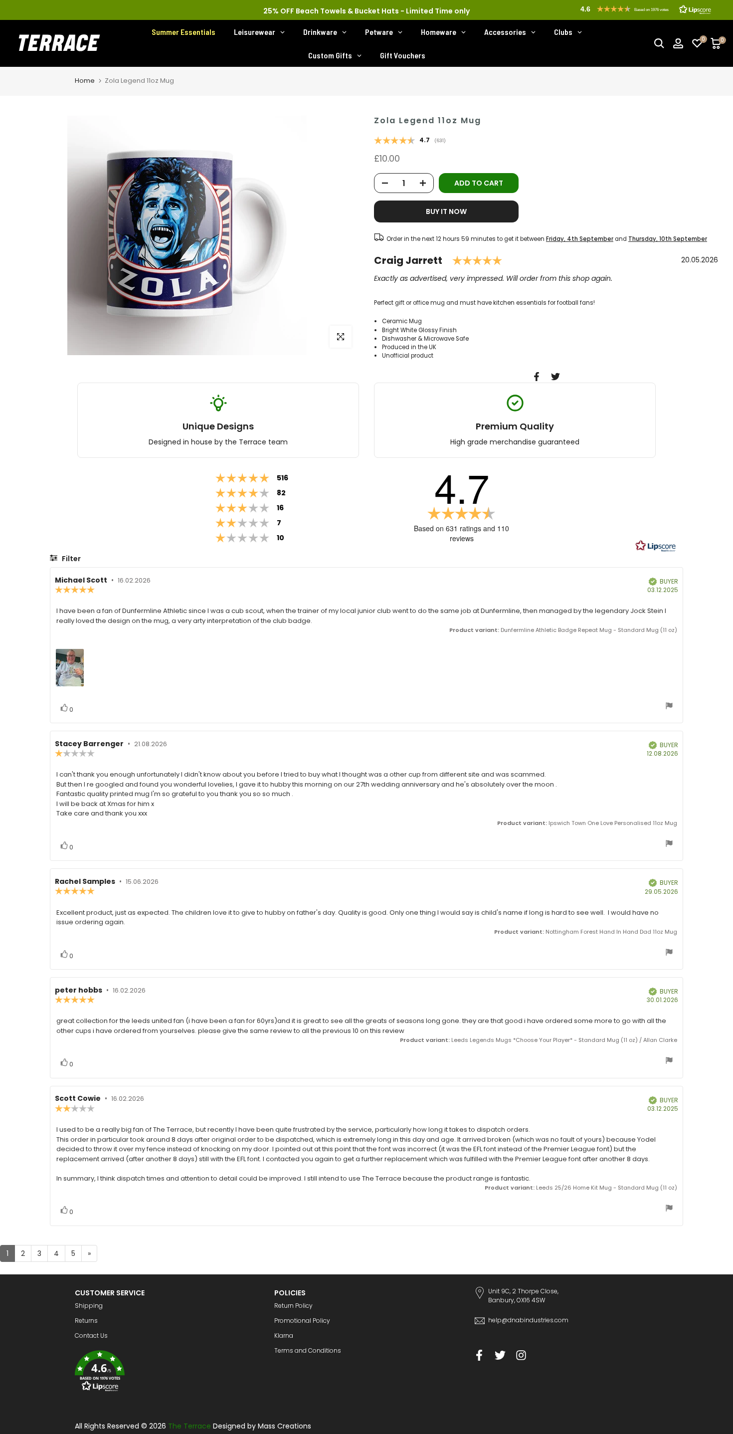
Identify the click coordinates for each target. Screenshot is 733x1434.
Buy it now (446, 211)
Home (85, 80)
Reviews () (410, 141)
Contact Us (91, 1335)
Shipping (89, 1305)
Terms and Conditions (307, 1350)
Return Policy (293, 1305)
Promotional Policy (302, 1320)
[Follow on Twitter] (500, 1355)
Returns (86, 1320)
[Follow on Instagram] (521, 1355)
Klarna (283, 1335)
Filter (70, 559)
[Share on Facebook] (536, 377)
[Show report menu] (669, 707)
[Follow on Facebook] (479, 1355)
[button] (167, 1372)
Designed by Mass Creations (262, 1426)
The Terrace (189, 1426)
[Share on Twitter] (555, 377)
